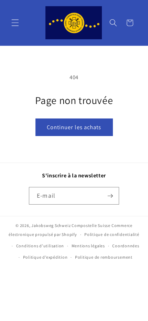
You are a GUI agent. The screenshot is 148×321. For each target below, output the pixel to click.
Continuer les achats (74, 127)
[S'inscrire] (110, 196)
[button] (15, 22)
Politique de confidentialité (111, 234)
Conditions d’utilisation (40, 245)
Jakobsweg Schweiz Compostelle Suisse (70, 225)
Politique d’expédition (45, 257)
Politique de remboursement (104, 257)
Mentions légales (88, 245)
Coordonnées (125, 245)
